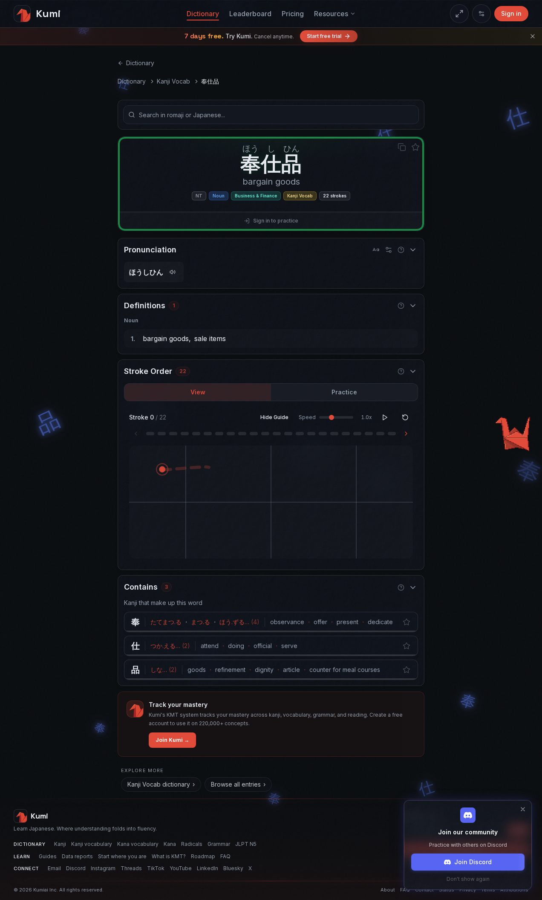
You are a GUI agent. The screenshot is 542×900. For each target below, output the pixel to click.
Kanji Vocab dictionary (161, 784)
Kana (170, 844)
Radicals (191, 844)
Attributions (514, 890)
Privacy (467, 890)
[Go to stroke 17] (334, 433)
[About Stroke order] (401, 371)
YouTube (181, 868)
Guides (48, 856)
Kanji (60, 844)
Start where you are (122, 856)
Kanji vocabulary (91, 844)
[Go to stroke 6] (208, 433)
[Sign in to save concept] (415, 147)
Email (54, 868)
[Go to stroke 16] (323, 433)
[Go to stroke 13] (288, 433)
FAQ (225, 856)
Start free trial (324, 36)
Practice (344, 392)
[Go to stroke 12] (277, 433)
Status (446, 890)
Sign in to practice (275, 220)
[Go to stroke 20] (369, 433)
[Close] (523, 809)
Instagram (103, 868)
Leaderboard (250, 13)
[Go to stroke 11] (265, 433)
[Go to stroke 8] (231, 433)
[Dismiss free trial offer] (533, 36)
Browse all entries (238, 784)
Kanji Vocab (173, 81)
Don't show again (468, 879)
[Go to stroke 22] (392, 433)
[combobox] (271, 114)
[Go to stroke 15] (311, 433)
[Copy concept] (402, 147)
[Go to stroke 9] (242, 433)
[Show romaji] (375, 249)
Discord (76, 868)
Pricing (293, 13)
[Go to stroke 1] (150, 433)
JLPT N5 (246, 844)
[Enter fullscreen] (459, 13)
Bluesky (233, 868)
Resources (331, 13)
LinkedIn (207, 868)
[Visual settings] (481, 13)
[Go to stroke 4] (185, 433)
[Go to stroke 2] (162, 433)
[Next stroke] (406, 433)
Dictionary (203, 13)
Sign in (511, 13)
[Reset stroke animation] (405, 417)
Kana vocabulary (138, 844)
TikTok (155, 868)
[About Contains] (401, 587)
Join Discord (473, 861)
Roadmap (203, 856)
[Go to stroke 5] (196, 433)
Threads (131, 868)
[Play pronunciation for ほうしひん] (173, 272)
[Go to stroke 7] (219, 433)
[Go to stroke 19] (357, 433)
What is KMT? (169, 856)
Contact (424, 890)
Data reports (77, 856)
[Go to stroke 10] (254, 433)
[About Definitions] (401, 306)
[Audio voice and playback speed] (388, 249)
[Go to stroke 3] (173, 433)
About (388, 890)
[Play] (384, 417)
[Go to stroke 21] (380, 433)
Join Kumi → (172, 740)
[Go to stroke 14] (300, 433)
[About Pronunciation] (401, 250)
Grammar (219, 844)
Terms (488, 890)
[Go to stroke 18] (346, 433)
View (197, 392)
